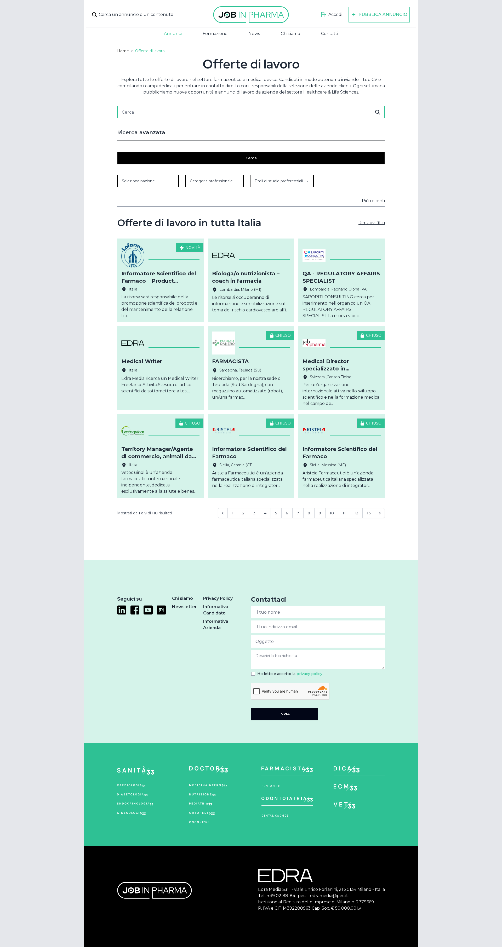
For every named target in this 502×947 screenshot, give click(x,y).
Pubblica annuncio (382, 14)
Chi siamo (290, 33)
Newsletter (184, 606)
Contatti (329, 33)
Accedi (335, 14)
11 (344, 513)
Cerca (251, 158)
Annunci (173, 33)
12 (356, 513)
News (254, 33)
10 (332, 513)
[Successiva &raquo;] (380, 513)
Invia (284, 714)
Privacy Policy (218, 598)
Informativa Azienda (215, 624)
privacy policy (309, 673)
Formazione (215, 33)
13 (369, 513)
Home (123, 51)
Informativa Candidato (215, 609)
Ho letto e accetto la (289, 673)
